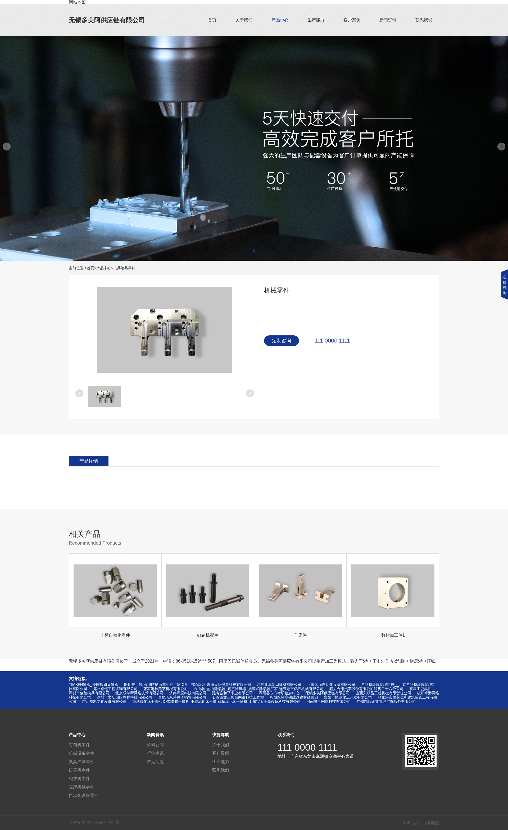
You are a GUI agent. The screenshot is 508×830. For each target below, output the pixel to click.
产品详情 (88, 461)
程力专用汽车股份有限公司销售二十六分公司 (366, 689)
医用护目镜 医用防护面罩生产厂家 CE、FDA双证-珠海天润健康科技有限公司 (187, 684)
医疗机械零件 (81, 787)
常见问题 (155, 761)
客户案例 (351, 20)
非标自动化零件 (115, 635)
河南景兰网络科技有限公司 (328, 701)
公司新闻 (155, 744)
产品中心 (279, 20)
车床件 (300, 635)
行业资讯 (155, 753)
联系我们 (423, 20)
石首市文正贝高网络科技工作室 (238, 697)
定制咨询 (281, 340)
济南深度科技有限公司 (187, 693)
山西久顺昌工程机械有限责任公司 (383, 693)
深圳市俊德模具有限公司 (89, 693)
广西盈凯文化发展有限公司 (104, 701)
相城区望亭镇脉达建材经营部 (294, 697)
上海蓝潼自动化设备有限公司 (331, 684)
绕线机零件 (79, 778)
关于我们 (243, 20)
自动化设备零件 (83, 795)
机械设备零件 (81, 753)
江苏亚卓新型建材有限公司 (279, 684)
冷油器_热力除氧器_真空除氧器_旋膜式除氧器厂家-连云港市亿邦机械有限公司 (259, 689)
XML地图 (411, 822)
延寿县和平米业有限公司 (232, 693)
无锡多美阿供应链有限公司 (107, 20)
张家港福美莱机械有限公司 (165, 689)
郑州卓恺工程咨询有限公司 (115, 689)
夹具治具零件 (124, 268)
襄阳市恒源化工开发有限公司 (348, 697)
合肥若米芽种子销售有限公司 (182, 697)
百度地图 (430, 822)
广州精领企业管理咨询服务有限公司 (386, 701)
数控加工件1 (393, 635)
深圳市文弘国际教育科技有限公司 (124, 697)
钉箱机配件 (207, 635)
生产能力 (315, 20)
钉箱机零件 (79, 744)
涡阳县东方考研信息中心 (279, 693)
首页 (212, 20)
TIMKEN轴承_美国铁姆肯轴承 (93, 684)
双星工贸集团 (420, 689)
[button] (254, 250)
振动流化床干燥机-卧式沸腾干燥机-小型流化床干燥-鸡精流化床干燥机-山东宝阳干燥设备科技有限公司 (216, 701)
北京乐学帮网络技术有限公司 (139, 693)
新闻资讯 (387, 20)
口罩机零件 (79, 770)
